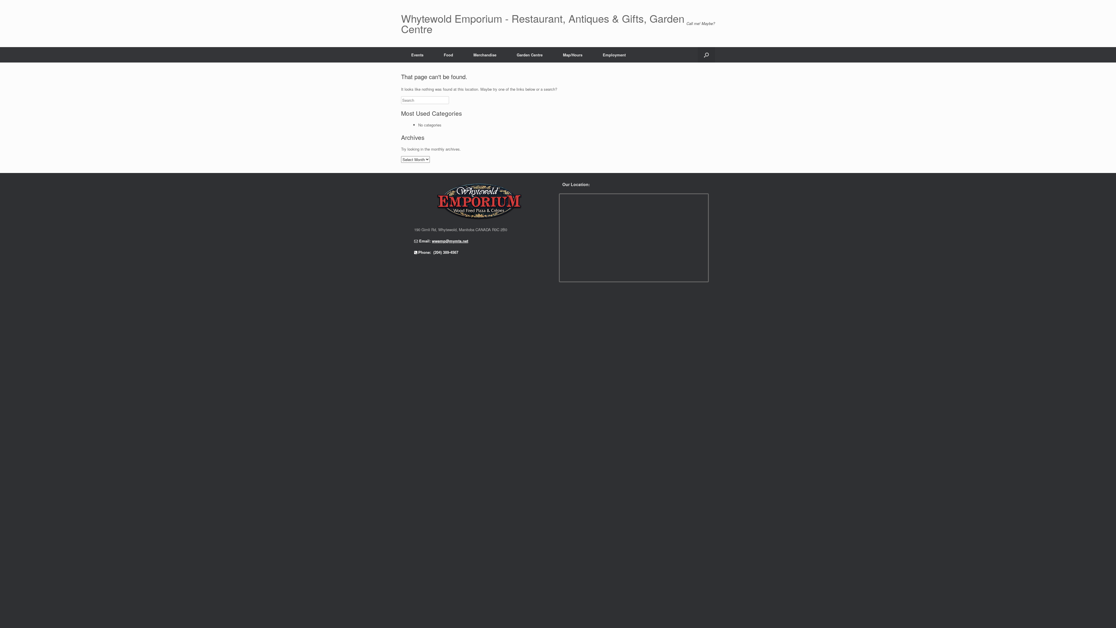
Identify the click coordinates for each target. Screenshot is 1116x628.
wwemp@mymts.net (450, 241)
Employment (614, 55)
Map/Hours (572, 55)
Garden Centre (530, 55)
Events (417, 55)
